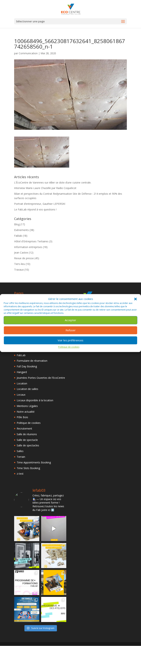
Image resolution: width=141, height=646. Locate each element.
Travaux (19, 269)
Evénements (21, 230)
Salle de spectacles (28, 445)
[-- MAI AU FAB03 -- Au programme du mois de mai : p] (53, 609)
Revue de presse (24, 258)
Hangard (22, 372)
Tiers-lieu (19, 264)
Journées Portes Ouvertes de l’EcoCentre (41, 377)
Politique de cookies (68, 346)
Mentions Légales (27, 406)
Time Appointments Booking (34, 462)
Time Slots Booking (28, 468)
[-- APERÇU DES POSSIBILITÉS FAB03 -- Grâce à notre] (53, 528)
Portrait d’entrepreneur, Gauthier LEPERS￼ (39, 203)
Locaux (21, 394)
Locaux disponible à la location (35, 400)
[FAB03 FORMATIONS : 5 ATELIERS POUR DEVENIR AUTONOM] (26, 582)
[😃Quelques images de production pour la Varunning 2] (53, 555)
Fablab (18, 235)
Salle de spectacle (27, 440)
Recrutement (24, 428)
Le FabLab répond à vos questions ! (35, 209)
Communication (28, 53)
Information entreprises (28, 247)
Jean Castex (21, 252)
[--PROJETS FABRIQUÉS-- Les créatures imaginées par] (26, 528)
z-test (20, 473)
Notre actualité (26, 411)
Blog (17, 224)
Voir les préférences (70, 340)
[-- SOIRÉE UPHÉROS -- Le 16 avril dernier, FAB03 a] (53, 582)
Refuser (71, 330)
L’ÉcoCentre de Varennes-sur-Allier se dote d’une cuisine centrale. (52, 182)
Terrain (21, 456)
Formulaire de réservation (32, 360)
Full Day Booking (27, 366)
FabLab (21, 355)
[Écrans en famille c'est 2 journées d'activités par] (26, 609)
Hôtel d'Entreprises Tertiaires (31, 241)
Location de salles (27, 389)
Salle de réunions (27, 434)
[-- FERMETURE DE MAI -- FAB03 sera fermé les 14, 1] (26, 555)
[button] (135, 299)
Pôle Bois (22, 417)
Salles (20, 451)
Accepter (70, 320)
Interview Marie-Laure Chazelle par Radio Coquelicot (45, 188)
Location (22, 383)
